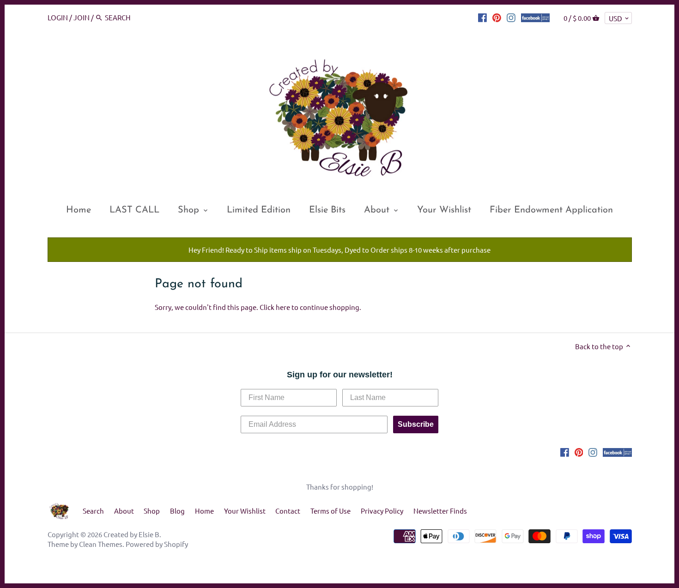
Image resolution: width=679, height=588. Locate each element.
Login (58, 17)
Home (204, 510)
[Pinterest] (496, 17)
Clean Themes (100, 544)
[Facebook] (482, 17)
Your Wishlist (245, 510)
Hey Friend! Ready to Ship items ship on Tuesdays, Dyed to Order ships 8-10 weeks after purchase (339, 249)
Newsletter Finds (440, 510)
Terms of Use (330, 510)
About (124, 510)
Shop (152, 510)
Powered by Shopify (157, 544)
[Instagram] (511, 17)
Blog (177, 510)
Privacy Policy (382, 510)
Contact (287, 510)
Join (81, 17)
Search (93, 510)
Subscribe (416, 424)
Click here (275, 307)
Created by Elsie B (131, 534)
